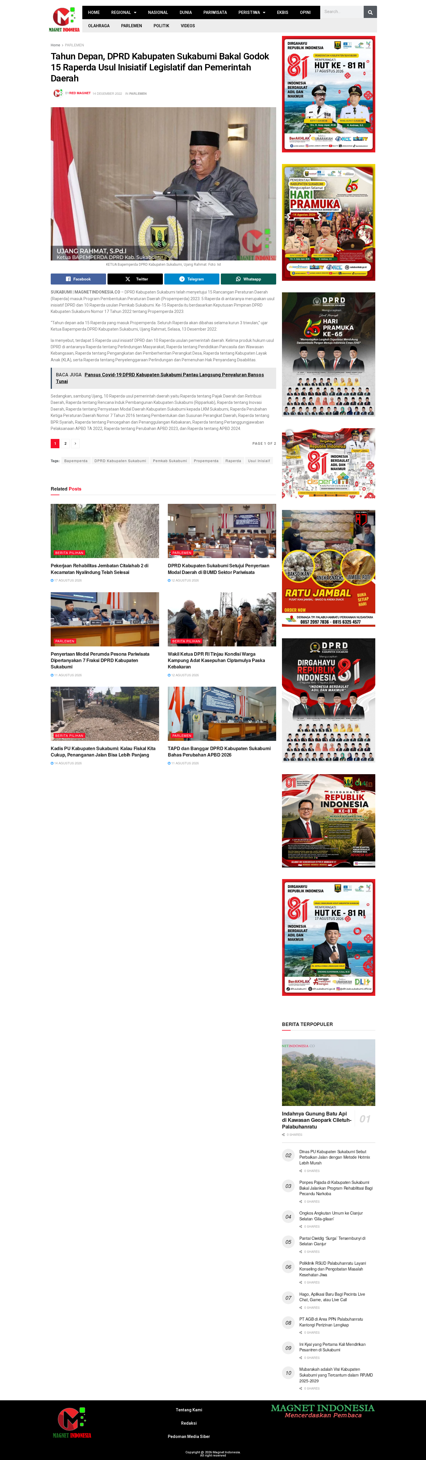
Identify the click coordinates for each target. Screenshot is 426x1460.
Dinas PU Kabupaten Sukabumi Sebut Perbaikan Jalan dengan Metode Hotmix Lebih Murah (334, 1157)
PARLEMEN (131, 25)
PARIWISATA (215, 12)
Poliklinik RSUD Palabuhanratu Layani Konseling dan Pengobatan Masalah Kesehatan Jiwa (332, 1268)
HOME (94, 12)
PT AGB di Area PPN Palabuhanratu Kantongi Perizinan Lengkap (331, 1322)
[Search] (370, 12)
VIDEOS (188, 25)
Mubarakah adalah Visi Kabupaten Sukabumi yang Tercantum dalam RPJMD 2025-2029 (336, 1374)
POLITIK (161, 25)
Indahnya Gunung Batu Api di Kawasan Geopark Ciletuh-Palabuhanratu (316, 1120)
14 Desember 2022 (107, 93)
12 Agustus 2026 (184, 580)
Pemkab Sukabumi (170, 460)
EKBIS (282, 12)
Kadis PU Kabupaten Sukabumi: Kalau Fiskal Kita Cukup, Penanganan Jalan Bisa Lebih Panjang (103, 751)
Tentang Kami (189, 1410)
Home (55, 44)
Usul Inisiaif (259, 460)
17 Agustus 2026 (67, 580)
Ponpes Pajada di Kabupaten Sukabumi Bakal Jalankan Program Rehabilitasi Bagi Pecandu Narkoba (336, 1187)
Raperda (233, 460)
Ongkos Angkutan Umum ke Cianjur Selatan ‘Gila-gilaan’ (331, 1216)
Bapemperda (76, 460)
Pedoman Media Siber (189, 1436)
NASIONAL (158, 12)
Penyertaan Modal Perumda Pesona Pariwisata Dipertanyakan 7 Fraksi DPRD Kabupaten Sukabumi (100, 660)
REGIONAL (121, 12)
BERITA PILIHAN (69, 552)
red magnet (80, 93)
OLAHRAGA (99, 25)
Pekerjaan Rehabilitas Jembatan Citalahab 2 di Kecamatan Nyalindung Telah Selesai (99, 568)
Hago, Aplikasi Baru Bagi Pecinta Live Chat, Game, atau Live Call (332, 1297)
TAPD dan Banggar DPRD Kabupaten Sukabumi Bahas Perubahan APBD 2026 (219, 751)
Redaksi (189, 1423)
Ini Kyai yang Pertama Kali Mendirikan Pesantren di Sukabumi (332, 1347)
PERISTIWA (249, 12)
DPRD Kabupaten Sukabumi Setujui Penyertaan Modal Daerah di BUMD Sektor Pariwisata (219, 568)
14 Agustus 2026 (67, 763)
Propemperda (206, 460)
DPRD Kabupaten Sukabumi (120, 460)
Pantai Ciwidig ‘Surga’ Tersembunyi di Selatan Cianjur (332, 1241)
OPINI (305, 12)
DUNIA (186, 12)
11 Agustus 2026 (67, 674)
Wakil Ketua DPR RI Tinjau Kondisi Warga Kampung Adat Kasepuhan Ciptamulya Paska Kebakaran (216, 660)
